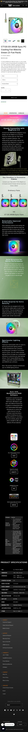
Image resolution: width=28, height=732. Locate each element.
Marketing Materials (7, 664)
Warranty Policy (6, 638)
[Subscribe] (20, 705)
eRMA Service (6, 644)
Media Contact (6, 628)
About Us (5, 674)
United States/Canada (8, 687)
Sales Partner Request (8, 625)
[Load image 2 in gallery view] (9, 41)
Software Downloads (8, 647)
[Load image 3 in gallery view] (14, 41)
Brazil (4, 690)
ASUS (14, 455)
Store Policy (5, 677)
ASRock (14, 504)
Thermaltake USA (11, 729)
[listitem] (14, 25)
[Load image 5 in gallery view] (23, 41)
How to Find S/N (6, 641)
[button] (1, 5)
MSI (14, 488)
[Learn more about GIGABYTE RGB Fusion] (14, 463)
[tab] (5, 113)
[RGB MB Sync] (14, 437)
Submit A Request (7, 635)
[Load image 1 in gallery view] (5, 41)
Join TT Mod (6, 654)
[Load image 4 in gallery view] (18, 41)
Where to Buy (6, 680)
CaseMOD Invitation (7, 658)
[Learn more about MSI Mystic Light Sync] (14, 479)
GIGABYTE (14, 472)
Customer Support (7, 622)
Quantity (2, 87)
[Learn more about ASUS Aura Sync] (14, 446)
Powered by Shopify (19, 729)
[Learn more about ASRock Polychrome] (14, 496)
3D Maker (5, 667)
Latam (4, 693)
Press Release (6, 661)
